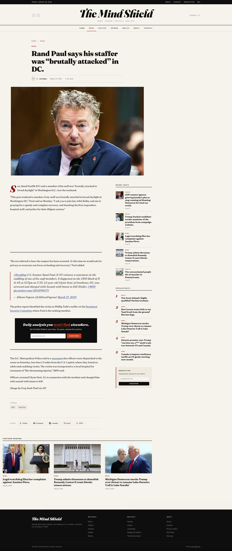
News (91, 28)
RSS (198, 2)
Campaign (131, 529)
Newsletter (189, 2)
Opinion (114, 28)
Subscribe (74, 336)
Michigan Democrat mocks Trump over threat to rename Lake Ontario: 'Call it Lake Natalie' (136, 327)
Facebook (39, 423)
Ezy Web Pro (196, 546)
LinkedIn (55, 423)
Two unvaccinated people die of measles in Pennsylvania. (138, 274)
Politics (102, 28)
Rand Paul (22, 407)
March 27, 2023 (66, 297)
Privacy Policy (172, 529)
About (168, 2)
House (129, 525)
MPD (13, 407)
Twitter (25, 423)
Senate (130, 522)
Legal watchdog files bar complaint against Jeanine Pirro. (137, 239)
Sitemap (170, 536)
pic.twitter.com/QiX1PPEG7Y (31, 290)
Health (125, 28)
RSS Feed (170, 532)
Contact (177, 2)
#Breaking (20, 274)
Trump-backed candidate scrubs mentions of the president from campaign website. (138, 220)
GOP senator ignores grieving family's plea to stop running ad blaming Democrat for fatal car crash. (137, 200)
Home (82, 28)
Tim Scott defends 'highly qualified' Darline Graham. (135, 299)
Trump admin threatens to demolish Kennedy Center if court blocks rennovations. (137, 256)
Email (68, 423)
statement (57, 358)
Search (193, 15)
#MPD (91, 286)
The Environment (134, 536)
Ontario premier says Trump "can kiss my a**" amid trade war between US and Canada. (136, 343)
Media (90, 536)
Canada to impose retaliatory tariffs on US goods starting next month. (136, 357)
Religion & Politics (134, 532)
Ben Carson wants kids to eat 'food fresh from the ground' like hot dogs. (136, 312)
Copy (81, 423)
